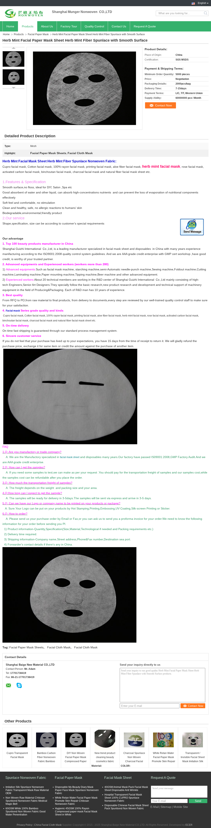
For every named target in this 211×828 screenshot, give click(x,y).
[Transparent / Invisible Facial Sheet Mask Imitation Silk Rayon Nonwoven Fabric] (192, 740)
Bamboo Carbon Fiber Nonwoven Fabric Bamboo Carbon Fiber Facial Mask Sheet (46, 757)
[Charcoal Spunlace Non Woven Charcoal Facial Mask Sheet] (134, 740)
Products (27, 26)
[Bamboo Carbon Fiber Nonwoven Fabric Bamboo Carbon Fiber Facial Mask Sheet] (46, 740)
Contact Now (163, 105)
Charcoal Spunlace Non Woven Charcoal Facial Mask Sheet (134, 757)
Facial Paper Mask (38, 34)
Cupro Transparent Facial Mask (17, 755)
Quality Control (94, 26)
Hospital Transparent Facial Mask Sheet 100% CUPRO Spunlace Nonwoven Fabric (123, 797)
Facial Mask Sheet (117, 777)
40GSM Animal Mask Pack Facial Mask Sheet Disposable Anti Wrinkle (126, 789)
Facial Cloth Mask (58, 647)
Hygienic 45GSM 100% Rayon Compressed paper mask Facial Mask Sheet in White (76, 811)
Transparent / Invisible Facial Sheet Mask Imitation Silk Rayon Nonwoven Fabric (193, 757)
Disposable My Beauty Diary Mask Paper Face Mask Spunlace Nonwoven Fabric (77, 790)
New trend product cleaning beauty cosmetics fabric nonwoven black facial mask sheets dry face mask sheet (105, 757)
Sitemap (166, 806)
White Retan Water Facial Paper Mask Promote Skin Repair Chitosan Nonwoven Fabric (163, 757)
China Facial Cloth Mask (48, 824)
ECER (188, 824)
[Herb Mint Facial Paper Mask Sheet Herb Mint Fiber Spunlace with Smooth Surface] (13, 59)
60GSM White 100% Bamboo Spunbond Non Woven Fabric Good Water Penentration (26, 811)
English (202, 3)
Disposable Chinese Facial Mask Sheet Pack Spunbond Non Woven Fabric (126, 807)
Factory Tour (69, 26)
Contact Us (119, 26)
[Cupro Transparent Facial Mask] (17, 740)
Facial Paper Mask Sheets (26, 647)
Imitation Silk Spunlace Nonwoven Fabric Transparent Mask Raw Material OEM (27, 790)
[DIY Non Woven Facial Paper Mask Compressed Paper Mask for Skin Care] (75, 740)
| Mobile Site (180, 806)
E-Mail (154, 806)
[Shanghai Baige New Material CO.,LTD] (25, 13)
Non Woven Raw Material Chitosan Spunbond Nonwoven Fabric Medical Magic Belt (26, 800)
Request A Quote (145, 26)
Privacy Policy (24, 824)
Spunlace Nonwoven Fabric (25, 777)
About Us (47, 26)
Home (10, 26)
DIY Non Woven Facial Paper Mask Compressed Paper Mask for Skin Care (76, 757)
